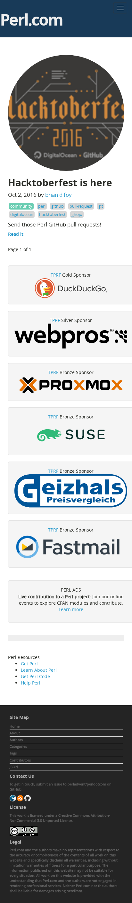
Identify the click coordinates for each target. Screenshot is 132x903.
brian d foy (58, 194)
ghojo (76, 214)
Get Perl (29, 664)
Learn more (71, 609)
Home (15, 726)
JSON (14, 766)
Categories (18, 746)
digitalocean (21, 214)
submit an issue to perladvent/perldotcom (71, 784)
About (15, 733)
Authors (16, 739)
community (21, 206)
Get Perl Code (35, 676)
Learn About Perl (39, 670)
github (57, 206)
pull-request (81, 206)
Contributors (20, 760)
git (100, 206)
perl (41, 206)
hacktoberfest (52, 214)
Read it (15, 234)
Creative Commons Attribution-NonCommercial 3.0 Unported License (60, 818)
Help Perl (30, 683)
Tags (13, 753)
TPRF (56, 275)
